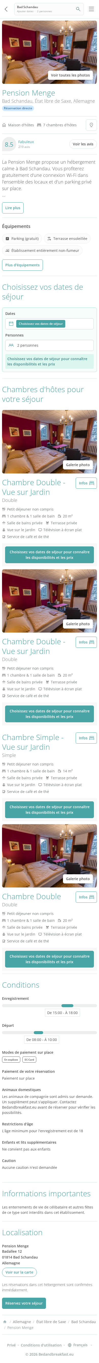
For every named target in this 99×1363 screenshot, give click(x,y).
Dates (10, 313)
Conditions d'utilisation (41, 1345)
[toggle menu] (91, 9)
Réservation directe (18, 108)
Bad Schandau (17, 101)
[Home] (5, 1322)
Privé (11, 1345)
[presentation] (49, 323)
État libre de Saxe (53, 101)
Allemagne (84, 101)
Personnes (14, 335)
